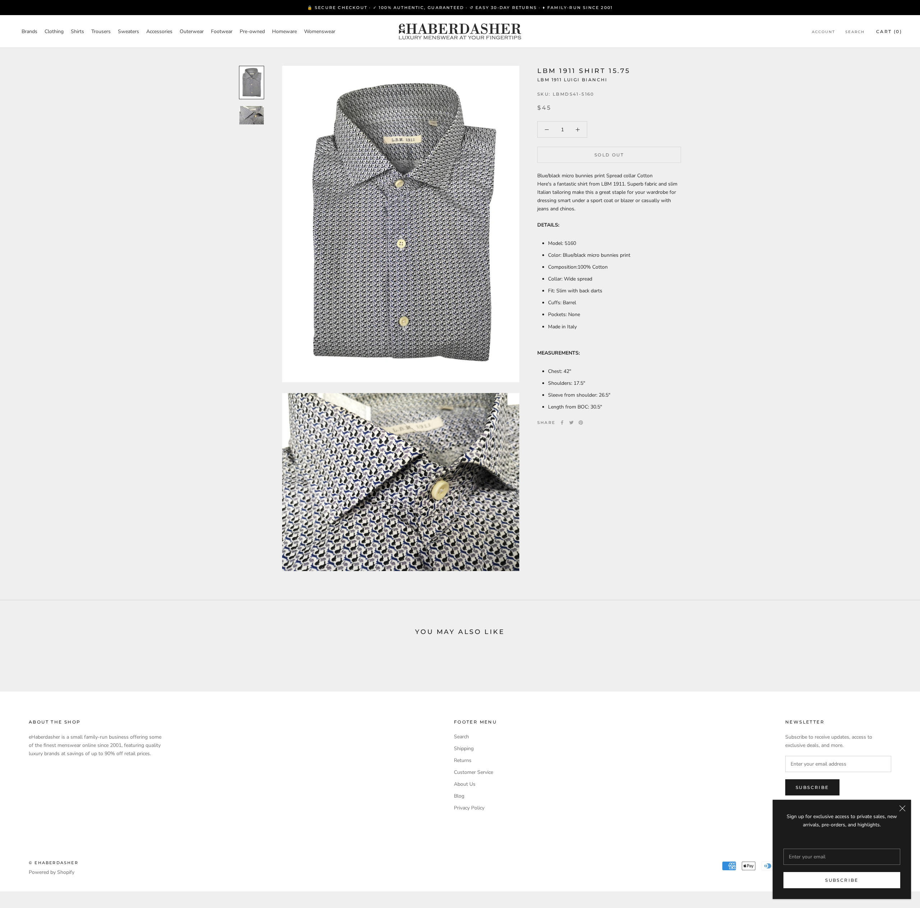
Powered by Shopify (51, 872)
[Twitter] (571, 422)
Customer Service (473, 772)
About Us (464, 784)
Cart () (889, 31)
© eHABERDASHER (53, 862)
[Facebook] (562, 422)
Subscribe (842, 880)
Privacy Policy (469, 807)
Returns (463, 760)
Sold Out (609, 155)
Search (855, 31)
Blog (459, 796)
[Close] (902, 808)
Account (823, 31)
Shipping (464, 748)
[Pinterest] (581, 422)
